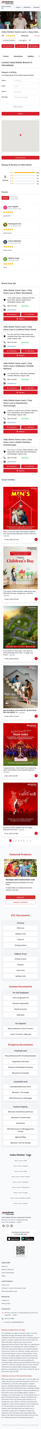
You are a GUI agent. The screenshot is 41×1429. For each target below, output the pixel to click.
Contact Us (5, 1300)
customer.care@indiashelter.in (14, 1322)
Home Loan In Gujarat (20, 1203)
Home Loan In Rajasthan (20, 1182)
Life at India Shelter (8, 1273)
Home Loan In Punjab (20, 1193)
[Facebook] (4, 1226)
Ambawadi (36, 7)
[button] (20, 135)
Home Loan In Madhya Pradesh (20, 1198)
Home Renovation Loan (9, 1291)
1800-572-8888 (9, 1318)
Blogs (3, 1276)
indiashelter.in (11, 310)
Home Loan (5, 1285)
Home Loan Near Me (6, 7)
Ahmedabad (26, 7)
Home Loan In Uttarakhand (20, 1187)
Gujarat (18, 7)
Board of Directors (8, 1269)
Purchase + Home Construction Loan (14, 1288)
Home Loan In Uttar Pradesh (20, 1177)
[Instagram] (8, 1226)
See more (6, 536)
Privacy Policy (6, 1303)
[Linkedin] (12, 1226)
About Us (5, 1266)
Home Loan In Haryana (20, 1166)
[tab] (6, 56)
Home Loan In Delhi (20, 1161)
